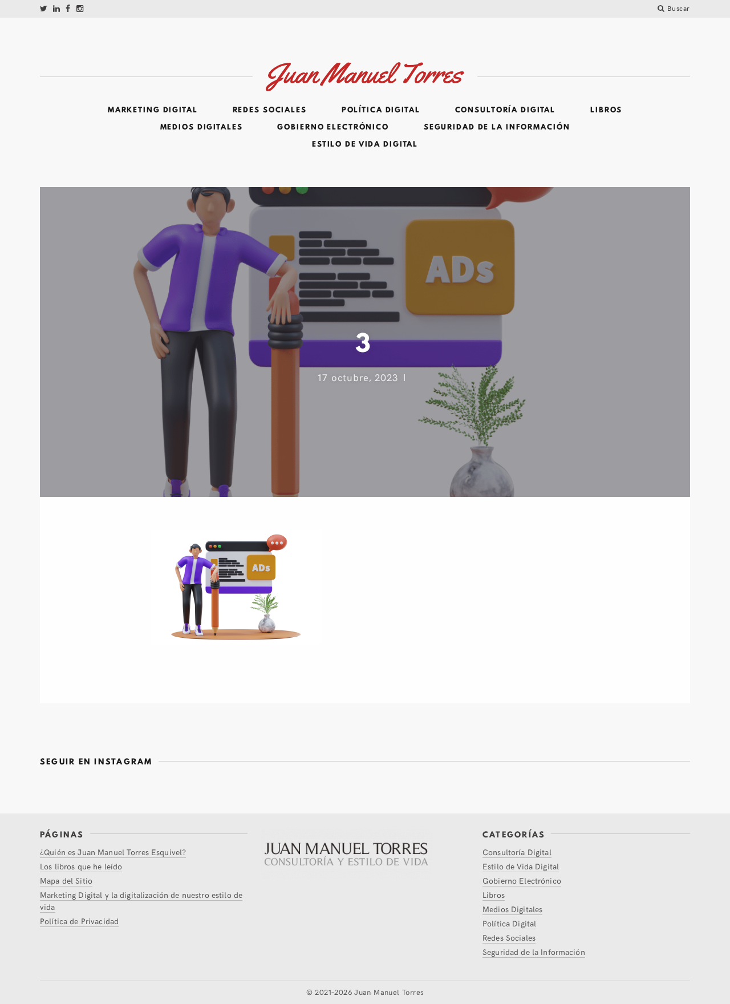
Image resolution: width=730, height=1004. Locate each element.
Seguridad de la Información (497, 127)
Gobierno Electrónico (333, 127)
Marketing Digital (153, 110)
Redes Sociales (270, 110)
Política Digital (381, 110)
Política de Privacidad (79, 921)
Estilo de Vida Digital (365, 144)
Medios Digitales (201, 127)
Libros (606, 110)
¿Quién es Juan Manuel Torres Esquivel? (113, 852)
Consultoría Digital (505, 110)
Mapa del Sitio (66, 880)
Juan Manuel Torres (389, 992)
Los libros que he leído (81, 866)
